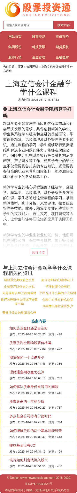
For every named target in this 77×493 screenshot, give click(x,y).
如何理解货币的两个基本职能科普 (35, 430)
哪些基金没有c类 (22, 445)
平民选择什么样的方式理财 (57, 293)
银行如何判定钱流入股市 (28, 459)
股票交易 (38, 36)
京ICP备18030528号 (38, 483)
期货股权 (62, 46)
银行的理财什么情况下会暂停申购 (19, 301)
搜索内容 (63, 25)
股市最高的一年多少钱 (26, 401)
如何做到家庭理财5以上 (57, 280)
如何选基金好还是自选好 (28, 327)
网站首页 (15, 36)
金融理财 (62, 57)
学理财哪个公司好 (57, 286)
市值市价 (62, 36)
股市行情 (15, 57)
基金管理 (38, 57)
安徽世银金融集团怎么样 (19, 312)
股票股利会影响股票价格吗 (30, 342)
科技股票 (38, 46)
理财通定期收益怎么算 (19, 280)
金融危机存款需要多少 (57, 306)
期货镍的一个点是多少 (26, 357)
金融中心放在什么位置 (57, 299)
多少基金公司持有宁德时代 (30, 415)
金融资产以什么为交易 (19, 286)
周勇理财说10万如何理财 (19, 293)
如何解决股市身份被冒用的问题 (33, 386)
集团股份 (15, 46)
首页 (20, 66)
